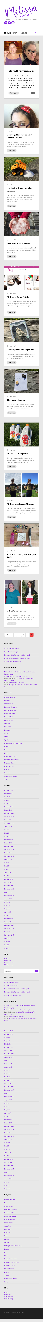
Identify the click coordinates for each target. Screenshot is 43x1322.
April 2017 (7, 873)
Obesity (6, 737)
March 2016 (7, 915)
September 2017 (9, 856)
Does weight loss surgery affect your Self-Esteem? (19, 136)
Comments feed (8, 963)
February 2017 (8, 879)
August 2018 (8, 826)
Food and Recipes (9, 717)
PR (5, 750)
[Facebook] (9, 22)
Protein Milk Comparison (17, 453)
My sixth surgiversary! (21, 71)
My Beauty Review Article (18, 296)
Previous (9, 635)
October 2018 (8, 820)
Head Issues (7, 727)
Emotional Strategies (10, 707)
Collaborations (8, 704)
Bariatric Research (9, 697)
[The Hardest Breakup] (21, 381)
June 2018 (7, 830)
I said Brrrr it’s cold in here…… (20, 243)
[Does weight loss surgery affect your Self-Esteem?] (21, 116)
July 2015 (7, 942)
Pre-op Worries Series (10, 756)
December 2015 (9, 925)
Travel (6, 779)
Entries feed (7, 961)
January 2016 (8, 922)
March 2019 (7, 803)
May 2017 (7, 869)
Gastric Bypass (8, 720)
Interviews (7, 730)
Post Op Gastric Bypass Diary (13, 743)
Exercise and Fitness (10, 710)
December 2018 (9, 813)
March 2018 (7, 836)
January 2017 (8, 882)
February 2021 (8, 790)
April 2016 (7, 912)
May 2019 (7, 800)
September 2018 (9, 823)
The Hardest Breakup (16, 399)
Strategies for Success (10, 776)
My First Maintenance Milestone (20, 503)
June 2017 (7, 866)
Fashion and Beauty (10, 713)
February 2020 (8, 794)
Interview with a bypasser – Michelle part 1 (17, 658)
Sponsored (7, 773)
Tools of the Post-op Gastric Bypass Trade (21, 556)
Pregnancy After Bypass (11, 760)
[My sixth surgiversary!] (21, 53)
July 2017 (7, 863)
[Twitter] (5, 22)
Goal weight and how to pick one (20, 349)
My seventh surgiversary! (11, 648)
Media (6, 733)
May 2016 (7, 909)
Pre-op (6, 753)
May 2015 (7, 948)
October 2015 (8, 932)
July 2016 (7, 902)
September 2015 (9, 935)
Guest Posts (7, 723)
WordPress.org (8, 965)
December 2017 (9, 846)
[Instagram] (13, 22)
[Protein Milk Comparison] (21, 434)
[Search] (35, 33)
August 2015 (8, 938)
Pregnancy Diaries (9, 763)
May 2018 (7, 833)
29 (23, 635)
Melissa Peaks (8, 672)
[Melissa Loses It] (20, 11)
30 (27, 635)
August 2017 (8, 859)
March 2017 (7, 876)
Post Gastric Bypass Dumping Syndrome (19, 189)
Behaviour (7, 700)
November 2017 (9, 850)
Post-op (6, 746)
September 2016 (9, 896)
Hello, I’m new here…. (16, 610)
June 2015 (7, 945)
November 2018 (9, 817)
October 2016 (8, 892)
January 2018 (8, 843)
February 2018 (8, 840)
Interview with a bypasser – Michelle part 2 (17, 655)
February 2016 (8, 919)
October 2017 (8, 853)
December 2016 (9, 886)
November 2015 (9, 928)
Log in (6, 958)
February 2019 (8, 807)
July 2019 (7, 797)
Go (36, 971)
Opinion (6, 740)
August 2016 (8, 899)
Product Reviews (9, 766)
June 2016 (7, 905)
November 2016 (9, 889)
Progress (6, 769)
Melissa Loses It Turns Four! (12, 662)
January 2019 (8, 810)
